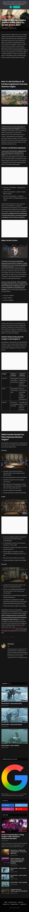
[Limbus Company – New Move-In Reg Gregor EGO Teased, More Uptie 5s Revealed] (5, 860)
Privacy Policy (13, 902)
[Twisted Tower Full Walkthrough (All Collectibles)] (5, 891)
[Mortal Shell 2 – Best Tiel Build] (14, 736)
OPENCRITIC (23, 904)
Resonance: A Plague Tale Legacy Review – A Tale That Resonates (18, 851)
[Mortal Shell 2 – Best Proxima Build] (14, 715)
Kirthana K (5, 28)
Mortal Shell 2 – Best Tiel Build (10, 745)
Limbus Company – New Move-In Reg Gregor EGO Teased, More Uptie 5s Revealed (17, 861)
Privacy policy (16, 7)
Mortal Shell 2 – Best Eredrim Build (11, 703)
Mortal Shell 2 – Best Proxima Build (11, 724)
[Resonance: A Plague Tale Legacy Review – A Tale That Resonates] (5, 852)
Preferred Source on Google (15, 794)
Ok (10, 7)
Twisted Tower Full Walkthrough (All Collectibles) (18, 890)
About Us (20, 902)
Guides (4, 16)
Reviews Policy (15, 904)
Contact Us (6, 904)
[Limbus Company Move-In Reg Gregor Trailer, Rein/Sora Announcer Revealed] (14, 825)
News (3, 831)
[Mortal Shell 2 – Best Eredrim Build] (14, 694)
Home (5, 902)
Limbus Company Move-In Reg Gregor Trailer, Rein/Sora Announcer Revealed (12, 836)
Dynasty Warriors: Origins (8, 637)
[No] (27, 4)
